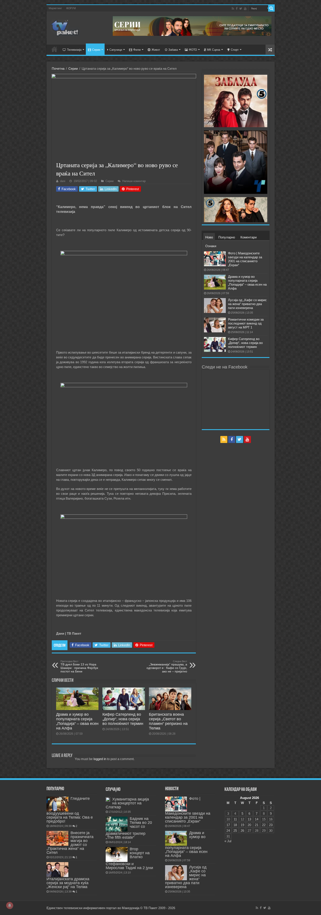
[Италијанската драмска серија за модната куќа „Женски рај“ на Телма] (57, 869)
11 (235, 819)
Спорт (235, 49)
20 (249, 825)
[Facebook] (236, 8)
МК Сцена (213, 49)
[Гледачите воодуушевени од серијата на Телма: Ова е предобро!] (57, 804)
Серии (96, 49)
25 (235, 830)
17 (228, 825)
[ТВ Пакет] (65, 27)
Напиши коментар (134, 181)
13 (249, 819)
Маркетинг (55, 8)
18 (235, 825)
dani (62, 181)
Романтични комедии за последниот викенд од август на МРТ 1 (246, 323)
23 (271, 825)
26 (242, 830)
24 (228, 830)
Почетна (58, 68)
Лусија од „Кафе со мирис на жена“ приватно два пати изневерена (247, 304)
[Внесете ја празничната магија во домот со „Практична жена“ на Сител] (57, 838)
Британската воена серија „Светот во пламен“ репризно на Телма (168, 721)
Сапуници (115, 49)
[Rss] (233, 8)
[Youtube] (245, 8)
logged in (99, 759)
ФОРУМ (71, 8)
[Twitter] (241, 8)
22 (264, 825)
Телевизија (74, 49)
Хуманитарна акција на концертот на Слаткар (127, 803)
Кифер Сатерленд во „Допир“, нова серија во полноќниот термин (122, 719)
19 (242, 825)
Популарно (226, 237)
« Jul (227, 841)
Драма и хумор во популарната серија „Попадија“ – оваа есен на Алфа (77, 721)
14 (256, 819)
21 (256, 825)
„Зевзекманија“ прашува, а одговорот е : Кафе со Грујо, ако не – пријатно (167, 666)
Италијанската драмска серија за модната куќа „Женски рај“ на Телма (68, 883)
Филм (137, 49)
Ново (209, 237)
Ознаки (210, 246)
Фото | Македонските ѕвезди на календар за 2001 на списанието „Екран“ (245, 259)
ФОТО (193, 49)
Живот (156, 49)
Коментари (248, 237)
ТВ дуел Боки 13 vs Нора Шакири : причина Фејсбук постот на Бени (79, 666)
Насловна (54, 49)
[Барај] (271, 8)
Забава (173, 49)
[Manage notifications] (9, 905)
